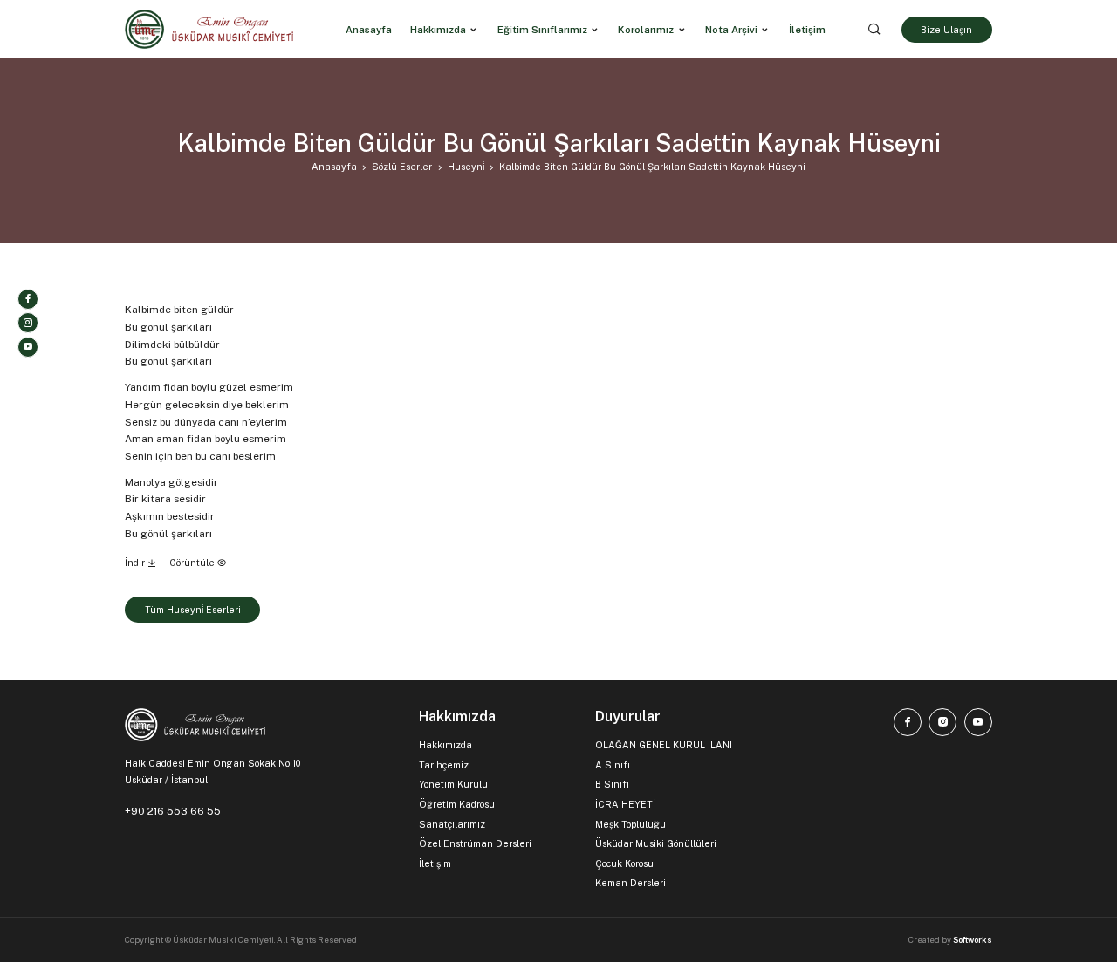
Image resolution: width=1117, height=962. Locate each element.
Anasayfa (334, 166)
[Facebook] (27, 299)
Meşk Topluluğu (630, 824)
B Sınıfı (612, 784)
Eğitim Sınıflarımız (542, 29)
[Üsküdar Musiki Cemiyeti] (209, 29)
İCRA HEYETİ (625, 804)
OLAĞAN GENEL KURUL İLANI (663, 745)
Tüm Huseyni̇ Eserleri (193, 609)
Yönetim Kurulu (453, 784)
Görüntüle (193, 562)
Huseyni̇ (466, 166)
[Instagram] (27, 322)
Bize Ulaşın (946, 29)
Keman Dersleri (630, 882)
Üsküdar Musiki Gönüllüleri (655, 843)
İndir (136, 562)
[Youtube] (27, 347)
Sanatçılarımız (452, 824)
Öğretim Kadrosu (457, 804)
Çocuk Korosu (624, 863)
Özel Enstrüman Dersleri (475, 843)
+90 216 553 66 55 (173, 811)
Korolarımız (646, 29)
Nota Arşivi (731, 29)
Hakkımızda (438, 29)
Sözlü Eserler (402, 166)
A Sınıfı (612, 765)
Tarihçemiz (444, 765)
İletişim (435, 863)
